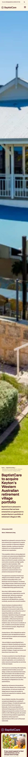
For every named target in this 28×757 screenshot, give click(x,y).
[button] (24, 2)
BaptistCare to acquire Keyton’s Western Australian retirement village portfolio (12, 470)
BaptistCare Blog (10, 467)
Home (3, 467)
